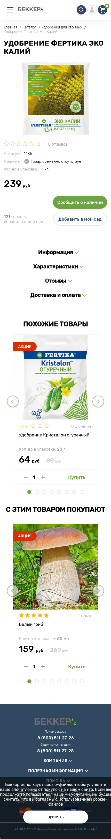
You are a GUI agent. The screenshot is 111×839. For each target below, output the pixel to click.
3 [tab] (44, 492)
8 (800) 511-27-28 (55, 751)
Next (98, 401)
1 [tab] (29, 492)
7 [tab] (74, 492)
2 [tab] (37, 492)
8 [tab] (82, 492)
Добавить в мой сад (80, 219)
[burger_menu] (10, 9)
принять (55, 816)
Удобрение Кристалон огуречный (54, 434)
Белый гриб (31, 624)
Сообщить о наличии (80, 202)
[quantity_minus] (26, 477)
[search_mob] (81, 9)
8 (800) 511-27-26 (55, 738)
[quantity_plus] (43, 477)
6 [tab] (67, 492)
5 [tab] (59, 492)
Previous (13, 401)
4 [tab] (52, 492)
